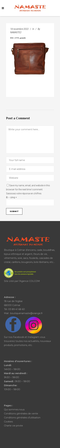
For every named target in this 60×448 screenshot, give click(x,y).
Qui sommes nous (14, 409)
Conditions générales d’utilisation (22, 417)
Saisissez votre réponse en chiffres (23, 193)
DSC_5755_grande (18, 38)
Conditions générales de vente (21, 413)
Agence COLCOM (30, 281)
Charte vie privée (13, 425)
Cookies (8, 421)
